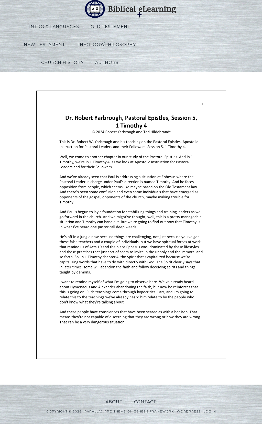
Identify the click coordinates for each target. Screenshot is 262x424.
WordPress (188, 411)
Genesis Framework (154, 411)
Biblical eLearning (131, 9)
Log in (209, 411)
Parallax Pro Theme (105, 411)
